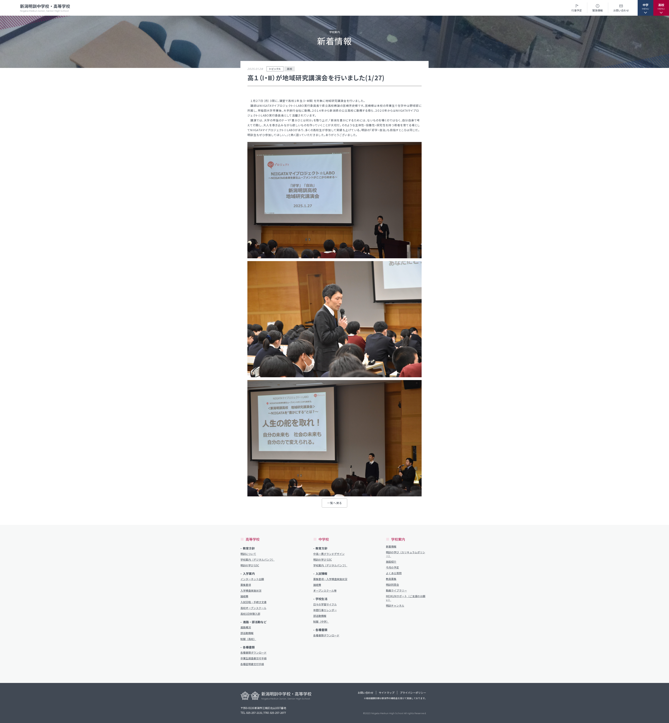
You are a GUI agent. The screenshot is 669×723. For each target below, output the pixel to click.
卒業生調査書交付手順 (253, 658)
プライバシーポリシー (413, 692)
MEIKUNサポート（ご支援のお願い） (405, 598)
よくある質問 (394, 573)
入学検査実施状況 (250, 590)
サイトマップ (386, 692)
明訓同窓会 (392, 584)
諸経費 (244, 596)
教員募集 (391, 579)
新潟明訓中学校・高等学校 (45, 7)
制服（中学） (321, 621)
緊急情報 (597, 10)
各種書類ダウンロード (253, 652)
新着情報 (391, 546)
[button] (645, 8)
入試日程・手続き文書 (253, 602)
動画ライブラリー (396, 590)
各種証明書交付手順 (252, 664)
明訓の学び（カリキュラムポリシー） (405, 554)
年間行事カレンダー (325, 610)
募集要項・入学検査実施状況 (330, 579)
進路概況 (245, 627)
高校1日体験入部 (250, 614)
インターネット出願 (252, 579)
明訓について (248, 554)
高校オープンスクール (253, 608)
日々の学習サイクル (325, 604)
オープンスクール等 (325, 590)
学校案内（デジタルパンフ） (257, 559)
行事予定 (576, 10)
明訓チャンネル (395, 605)
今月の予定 (392, 567)
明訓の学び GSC (249, 565)
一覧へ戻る (334, 503)
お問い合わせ (621, 10)
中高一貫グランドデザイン (329, 554)
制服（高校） (248, 639)
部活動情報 (246, 633)
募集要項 (245, 585)
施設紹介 (391, 561)
